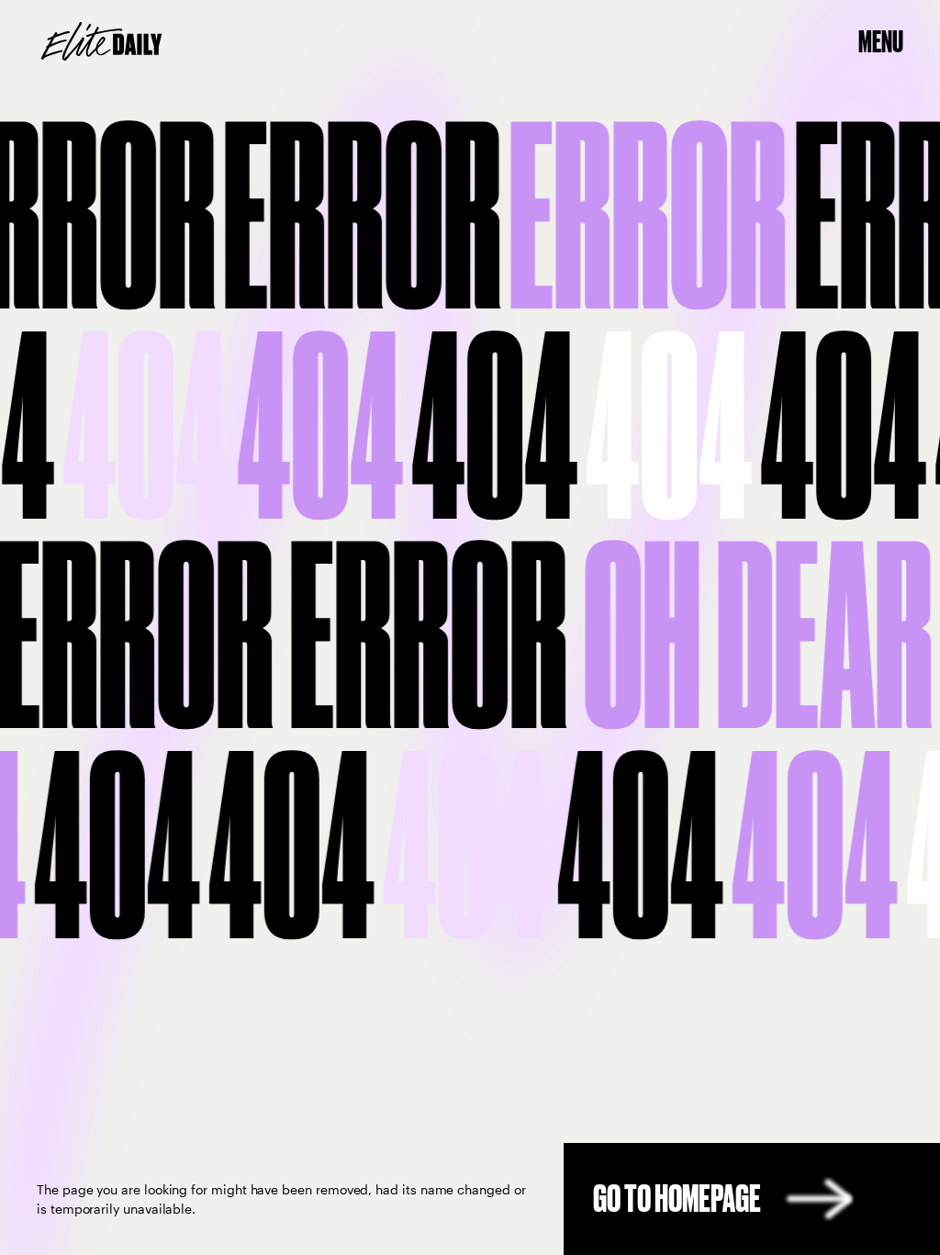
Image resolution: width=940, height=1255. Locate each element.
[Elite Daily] (101, 41)
